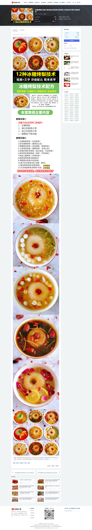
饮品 (76, 118)
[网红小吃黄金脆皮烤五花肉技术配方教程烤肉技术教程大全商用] (15, 487)
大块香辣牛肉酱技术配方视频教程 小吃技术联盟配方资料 (75, 73)
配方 (76, 116)
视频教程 (71, 115)
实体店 (77, 101)
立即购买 (72, 40)
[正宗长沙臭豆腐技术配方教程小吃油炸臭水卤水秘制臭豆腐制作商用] (41, 493)
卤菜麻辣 (31, 2)
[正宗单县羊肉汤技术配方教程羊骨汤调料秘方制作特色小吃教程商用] (67, 79)
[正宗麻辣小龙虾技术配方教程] (15, 481)
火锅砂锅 (63, 2)
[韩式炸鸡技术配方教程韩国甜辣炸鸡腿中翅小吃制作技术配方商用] (41, 481)
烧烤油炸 (44, 2)
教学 (71, 107)
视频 (66, 114)
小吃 (66, 103)
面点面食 (50, 2)
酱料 (66, 118)
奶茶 (71, 101)
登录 (79, 2)
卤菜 (66, 99)
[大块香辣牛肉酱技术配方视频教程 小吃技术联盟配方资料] (67, 74)
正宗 (71, 109)
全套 (66, 95)
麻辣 (71, 120)
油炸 (77, 109)
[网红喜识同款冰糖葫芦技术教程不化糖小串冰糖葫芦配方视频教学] (15, 499)
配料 (71, 116)
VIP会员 (68, 2)
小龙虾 (71, 103)
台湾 (76, 99)
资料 (66, 116)
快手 (66, 105)
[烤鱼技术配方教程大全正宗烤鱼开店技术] (41, 487)
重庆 (71, 118)
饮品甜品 (56, 2)
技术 (71, 105)
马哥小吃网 (51, 523)
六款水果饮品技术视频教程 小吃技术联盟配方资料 (75, 62)
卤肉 (76, 97)
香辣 (66, 120)
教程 (66, 109)
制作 (71, 95)
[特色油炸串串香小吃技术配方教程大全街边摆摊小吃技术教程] (15, 493)
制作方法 (76, 96)
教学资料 (76, 107)
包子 (66, 97)
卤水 (71, 97)
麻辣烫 (77, 120)
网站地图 (40, 523)
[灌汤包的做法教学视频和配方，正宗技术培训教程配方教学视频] (67, 67)
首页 (26, 2)
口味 (71, 99)
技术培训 (76, 105)
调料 (77, 114)
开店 (76, 103)
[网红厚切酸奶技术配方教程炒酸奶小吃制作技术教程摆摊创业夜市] (41, 499)
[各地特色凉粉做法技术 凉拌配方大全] (67, 85)
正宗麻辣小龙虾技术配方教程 (25, 479)
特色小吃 (37, 2)
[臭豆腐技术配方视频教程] (67, 58)
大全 (66, 101)
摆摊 (66, 107)
